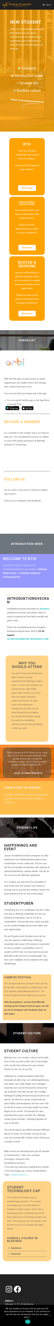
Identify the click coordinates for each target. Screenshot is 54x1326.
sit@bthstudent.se (19, 1174)
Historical (15, 1254)
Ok (27, 1321)
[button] (27, 1248)
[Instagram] (18, 507)
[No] (50, 1315)
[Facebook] (8, 507)
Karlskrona (16, 1248)
